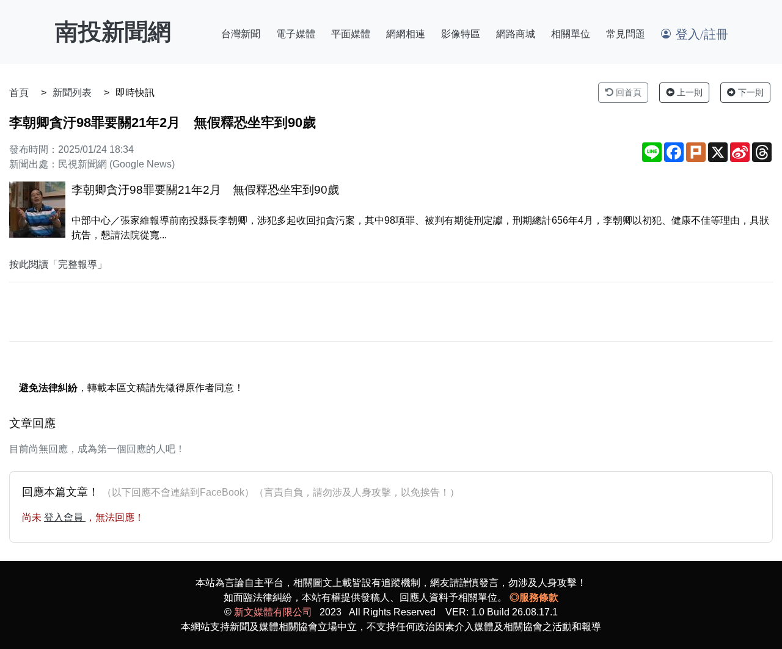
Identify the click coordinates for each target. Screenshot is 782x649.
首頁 (19, 92)
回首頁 (627, 92)
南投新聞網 (113, 32)
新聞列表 (72, 92)
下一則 (750, 92)
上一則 (688, 92)
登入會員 (65, 517)
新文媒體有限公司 (273, 612)
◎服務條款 (534, 597)
